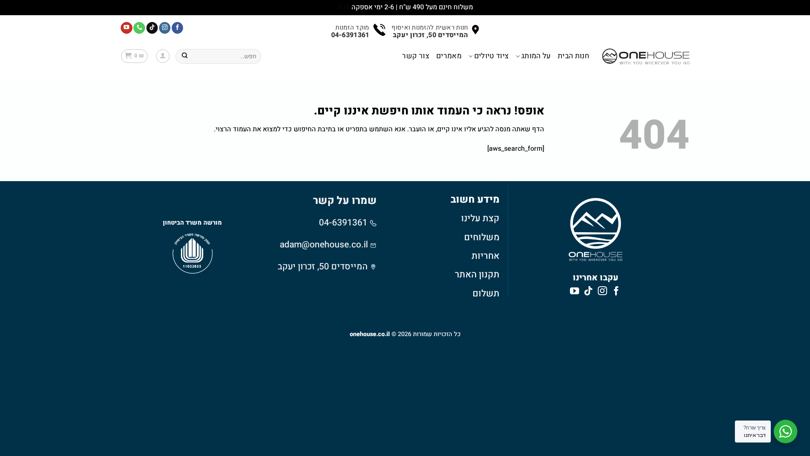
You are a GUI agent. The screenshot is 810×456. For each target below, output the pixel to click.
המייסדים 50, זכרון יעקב (323, 266)
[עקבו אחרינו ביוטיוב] (126, 28)
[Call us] (139, 28)
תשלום (486, 293)
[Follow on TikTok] (152, 28)
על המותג (536, 56)
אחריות (486, 256)
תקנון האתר (477, 274)
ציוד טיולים (491, 56)
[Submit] (184, 56)
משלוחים (482, 237)
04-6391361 (344, 222)
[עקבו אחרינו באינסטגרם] (165, 28)
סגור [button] (344, 7)
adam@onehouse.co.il (324, 244)
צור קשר (415, 56)
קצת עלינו (480, 218)
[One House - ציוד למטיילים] (646, 56)
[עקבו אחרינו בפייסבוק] (178, 28)
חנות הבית (573, 56)
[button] (163, 56)
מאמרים (449, 56)
